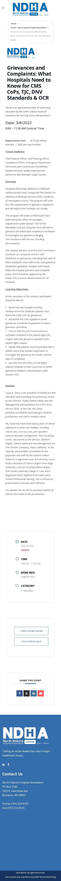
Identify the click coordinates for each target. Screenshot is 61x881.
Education (28, 590)
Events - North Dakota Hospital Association (28, 27)
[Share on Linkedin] (33, 693)
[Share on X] (26, 693)
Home (13, 23)
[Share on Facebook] (19, 693)
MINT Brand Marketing (45, 876)
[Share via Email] (41, 693)
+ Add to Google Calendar (31, 631)
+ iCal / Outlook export (31, 641)
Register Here (28, 576)
